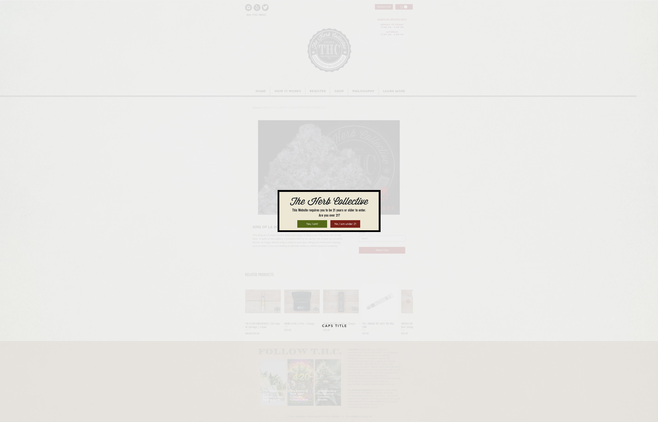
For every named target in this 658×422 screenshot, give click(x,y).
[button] (312, 224)
